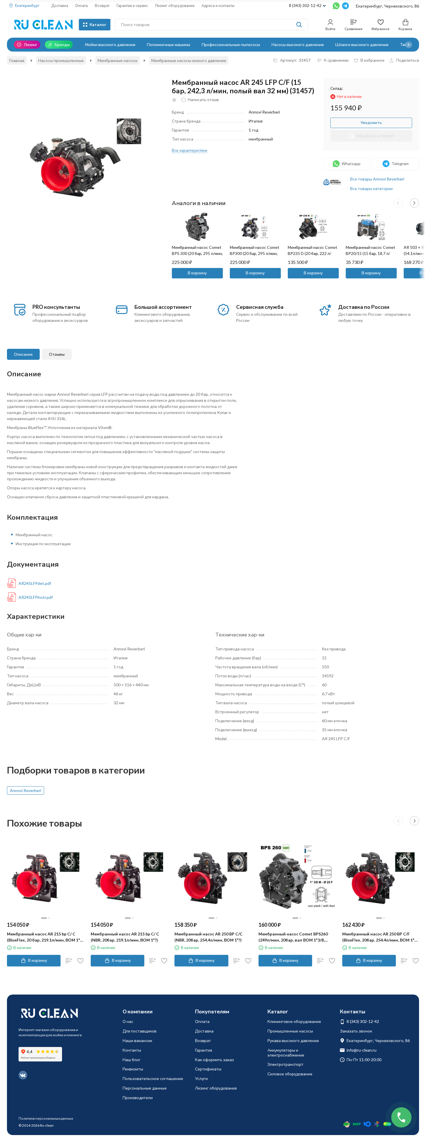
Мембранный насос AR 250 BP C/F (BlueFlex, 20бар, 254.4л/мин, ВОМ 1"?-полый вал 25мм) (380, 937)
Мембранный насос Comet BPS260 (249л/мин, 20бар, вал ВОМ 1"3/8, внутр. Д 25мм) (293, 937)
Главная (16, 60)
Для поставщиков (139, 1030)
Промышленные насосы (290, 1030)
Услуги (201, 1078)
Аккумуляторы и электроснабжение (285, 1052)
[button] (408, 44)
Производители (138, 1097)
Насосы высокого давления (298, 44)
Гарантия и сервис (132, 5)
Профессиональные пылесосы (231, 44)
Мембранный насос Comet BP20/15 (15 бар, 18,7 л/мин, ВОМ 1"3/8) (370, 253)
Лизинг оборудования (174, 5)
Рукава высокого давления (293, 1040)
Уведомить (371, 122)
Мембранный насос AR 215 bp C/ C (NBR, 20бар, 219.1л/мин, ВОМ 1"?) (125, 936)
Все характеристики (189, 150)
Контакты (132, 1050)
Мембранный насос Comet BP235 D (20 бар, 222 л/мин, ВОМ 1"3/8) (312, 253)
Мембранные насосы (117, 60)
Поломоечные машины (168, 44)
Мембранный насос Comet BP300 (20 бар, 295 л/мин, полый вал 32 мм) (254, 253)
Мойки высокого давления (110, 44)
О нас (128, 1021)
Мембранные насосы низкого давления (188, 60)
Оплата (81, 5)
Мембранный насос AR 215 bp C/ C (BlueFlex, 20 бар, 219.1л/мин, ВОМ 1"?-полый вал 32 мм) (45, 937)
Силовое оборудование (289, 1073)
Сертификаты (208, 1068)
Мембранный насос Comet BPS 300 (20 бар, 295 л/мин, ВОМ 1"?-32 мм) (197, 253)
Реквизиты (133, 1068)
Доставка (59, 5)
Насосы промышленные (61, 60)
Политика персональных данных (46, 1118)
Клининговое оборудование (294, 1021)
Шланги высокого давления (361, 44)
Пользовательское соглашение (153, 1078)
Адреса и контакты (217, 5)
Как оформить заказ (214, 1059)
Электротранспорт (285, 1064)
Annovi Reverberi (25, 790)
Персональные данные (145, 1088)
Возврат (102, 5)
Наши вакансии (137, 1040)
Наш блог (132, 1059)
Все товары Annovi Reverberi (377, 178)
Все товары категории (371, 188)
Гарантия (203, 1050)
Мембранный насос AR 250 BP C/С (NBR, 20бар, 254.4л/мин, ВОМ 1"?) (208, 936)
